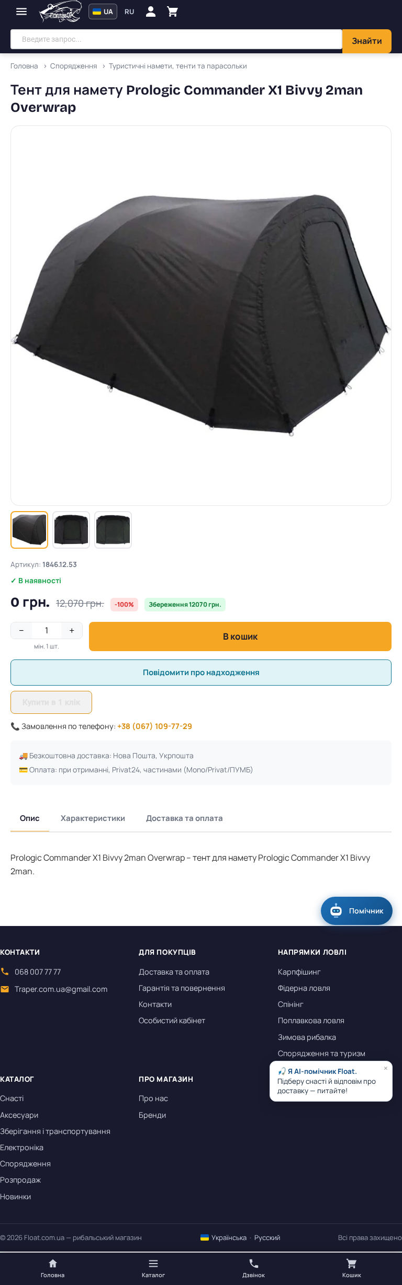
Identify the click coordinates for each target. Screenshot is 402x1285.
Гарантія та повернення (182, 988)
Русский (267, 1237)
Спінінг (291, 1004)
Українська (228, 1237)
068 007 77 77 (38, 972)
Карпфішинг (299, 972)
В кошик (240, 636)
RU (129, 11)
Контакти (155, 1004)
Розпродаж (20, 1180)
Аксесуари (19, 1115)
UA (107, 11)
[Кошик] (172, 11)
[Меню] (21, 11)
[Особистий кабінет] (150, 11)
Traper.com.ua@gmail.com (61, 989)
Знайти (367, 41)
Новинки (15, 1196)
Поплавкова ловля (311, 1020)
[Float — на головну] (60, 11)
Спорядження (25, 1163)
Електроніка (21, 1147)
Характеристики (93, 818)
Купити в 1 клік (51, 702)
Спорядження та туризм (321, 1053)
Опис (30, 818)
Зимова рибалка (307, 1037)
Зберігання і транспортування (55, 1131)
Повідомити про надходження (201, 672)
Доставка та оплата (184, 818)
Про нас (153, 1098)
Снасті (12, 1098)
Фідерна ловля (304, 988)
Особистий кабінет (172, 1020)
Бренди (152, 1115)
